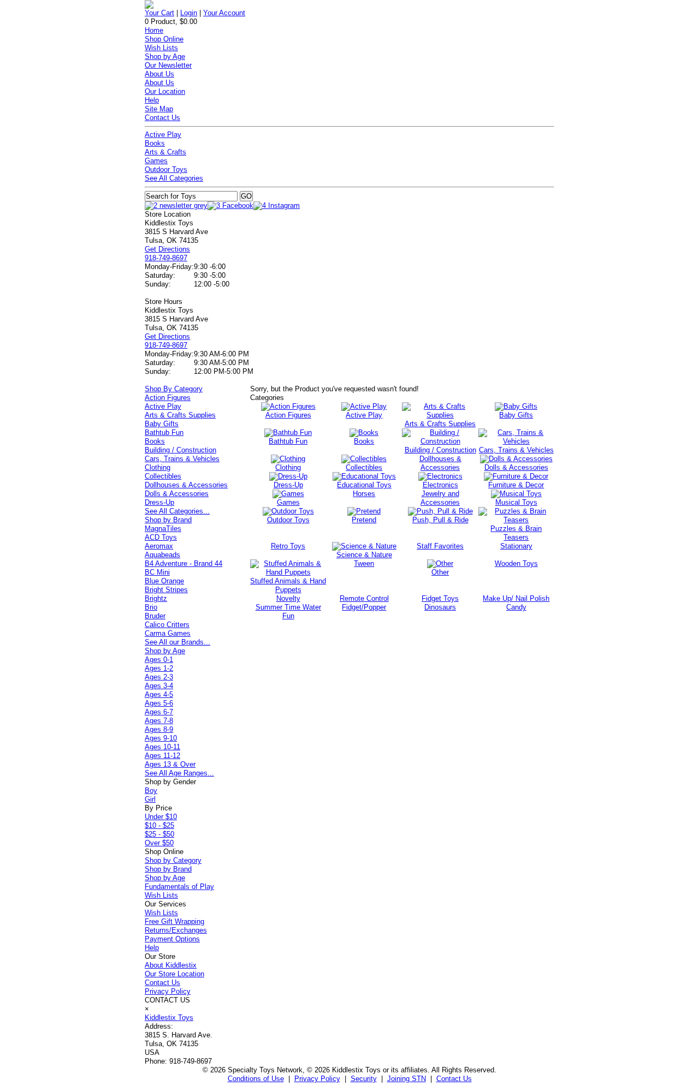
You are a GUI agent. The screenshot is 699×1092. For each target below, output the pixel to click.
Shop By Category (174, 389)
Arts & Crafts (165, 152)
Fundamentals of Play (179, 886)
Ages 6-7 (159, 712)
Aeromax (159, 546)
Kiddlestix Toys (169, 1017)
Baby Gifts (162, 424)
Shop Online (164, 39)
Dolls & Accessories (177, 494)
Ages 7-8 (159, 721)
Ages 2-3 (159, 677)
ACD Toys (161, 537)
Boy (151, 790)
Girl (150, 799)
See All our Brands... (177, 642)
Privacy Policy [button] (317, 1079)
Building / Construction (180, 450)
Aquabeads (162, 555)
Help (152, 100)
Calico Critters (167, 624)
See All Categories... (177, 511)
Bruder (155, 616)
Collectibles (163, 476)
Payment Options (172, 939)
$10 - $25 (159, 825)
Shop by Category (173, 860)
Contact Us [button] (454, 1079)
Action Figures (168, 397)
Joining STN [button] (406, 1079)
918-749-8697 (166, 258)
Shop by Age (165, 56)
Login (188, 13)
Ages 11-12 (162, 755)
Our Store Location (174, 974)
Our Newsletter (168, 65)
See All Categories (174, 178)
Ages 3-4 (159, 686)
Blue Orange (164, 581)
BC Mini (157, 572)
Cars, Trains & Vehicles (182, 459)
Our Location (165, 91)
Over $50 (159, 843)
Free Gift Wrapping (174, 921)
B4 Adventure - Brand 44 (183, 563)
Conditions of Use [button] (256, 1079)
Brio (151, 607)
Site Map (159, 109)
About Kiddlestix (171, 965)
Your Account (224, 13)
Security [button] (364, 1079)
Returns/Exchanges (176, 930)
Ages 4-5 (159, 694)
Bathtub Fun (164, 432)
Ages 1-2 (159, 668)
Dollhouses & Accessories (186, 485)
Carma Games (168, 633)
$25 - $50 (159, 834)
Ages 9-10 (161, 738)
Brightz (156, 598)
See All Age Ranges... (179, 773)
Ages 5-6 (159, 703)
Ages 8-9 (159, 729)
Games (156, 161)
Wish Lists (161, 48)
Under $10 (161, 817)
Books (155, 143)
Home (154, 30)
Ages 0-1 (159, 659)
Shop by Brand (168, 520)
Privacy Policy (168, 991)
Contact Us (162, 118)
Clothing (157, 467)
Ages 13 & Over (170, 764)
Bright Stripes (166, 590)
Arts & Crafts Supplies (180, 415)
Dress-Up (159, 502)
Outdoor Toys (166, 169)
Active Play (163, 134)
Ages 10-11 (162, 747)
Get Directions (167, 249)
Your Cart (159, 13)
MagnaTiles (163, 528)
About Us (159, 74)
